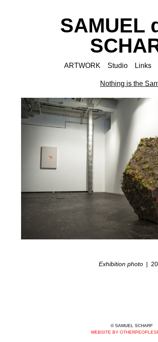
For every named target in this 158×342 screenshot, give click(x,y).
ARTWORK (82, 65)
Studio (118, 65)
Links (143, 65)
